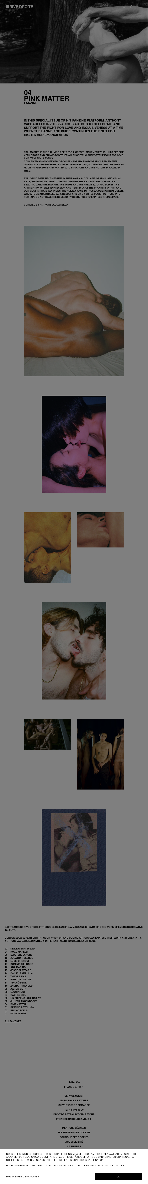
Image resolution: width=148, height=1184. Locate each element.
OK (118, 1176)
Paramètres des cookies (22, 1176)
